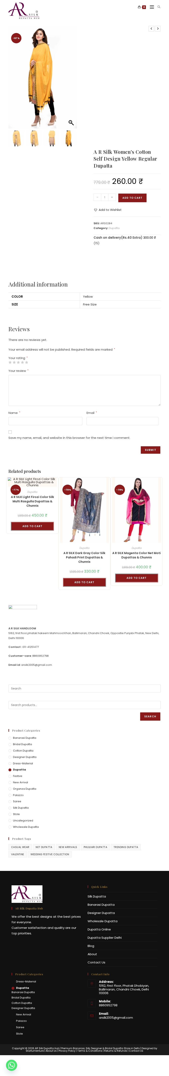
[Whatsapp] (11, 1065)
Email (92, 413)
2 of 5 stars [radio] (14, 362)
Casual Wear (20, 847)
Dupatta (114, 228)
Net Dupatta (44, 847)
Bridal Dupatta (22, 744)
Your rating (18, 357)
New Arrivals (68, 847)
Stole (16, 814)
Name (14, 413)
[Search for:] (158, 7)
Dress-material (23, 763)
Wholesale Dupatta (26, 827)
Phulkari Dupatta (95, 847)
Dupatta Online (99, 929)
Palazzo (18, 795)
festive (17, 776)
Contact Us (96, 962)
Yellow (88, 296)
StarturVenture (35, 1051)
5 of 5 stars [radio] (26, 362)
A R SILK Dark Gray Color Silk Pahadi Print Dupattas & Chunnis (84, 557)
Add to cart (132, 198)
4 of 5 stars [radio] (22, 362)
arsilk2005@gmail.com (116, 1017)
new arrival (20, 782)
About (92, 954)
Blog (91, 946)
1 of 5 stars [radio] (10, 362)
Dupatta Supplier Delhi (105, 937)
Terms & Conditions (89, 1051)
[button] (72, 79)
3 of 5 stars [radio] (18, 362)
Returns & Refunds (115, 1051)
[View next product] (158, 29)
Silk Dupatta (21, 808)
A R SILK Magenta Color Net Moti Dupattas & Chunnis (136, 555)
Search (150, 716)
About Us (51, 1051)
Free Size (90, 304)
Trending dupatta (126, 847)
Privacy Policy (67, 1051)
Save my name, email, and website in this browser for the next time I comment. (69, 438)
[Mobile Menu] (151, 7)
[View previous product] (151, 29)
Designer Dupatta (24, 757)
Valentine (17, 854)
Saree (17, 801)
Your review (18, 371)
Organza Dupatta (24, 789)
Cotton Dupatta (23, 751)
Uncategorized (23, 820)
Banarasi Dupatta (24, 738)
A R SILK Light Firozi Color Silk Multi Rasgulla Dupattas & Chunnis (32, 501)
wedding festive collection (50, 854)
